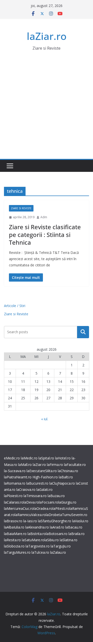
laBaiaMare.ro (15, 533)
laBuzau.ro (56, 495)
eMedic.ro (12, 458)
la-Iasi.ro (30, 521)
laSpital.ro (46, 458)
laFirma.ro (55, 464)
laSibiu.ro (51, 539)
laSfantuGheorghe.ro (54, 521)
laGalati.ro (44, 489)
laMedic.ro (29, 458)
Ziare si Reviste (21, 208)
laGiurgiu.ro (67, 502)
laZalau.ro (58, 552)
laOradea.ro (43, 508)
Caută (83, 332)
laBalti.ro (66, 477)
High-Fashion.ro (45, 477)
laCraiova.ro (25, 489)
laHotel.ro (63, 458)
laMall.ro (25, 464)
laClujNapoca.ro (62, 483)
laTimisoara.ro (35, 495)
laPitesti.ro (61, 508)
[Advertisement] (46, 109)
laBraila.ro (76, 533)
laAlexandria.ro (37, 527)
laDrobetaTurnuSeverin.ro (66, 514)
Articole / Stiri (14, 305)
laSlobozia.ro (14, 546)
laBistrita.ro (37, 533)
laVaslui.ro (80, 521)
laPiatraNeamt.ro (17, 477)
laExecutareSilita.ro (42, 470)
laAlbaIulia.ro (14, 527)
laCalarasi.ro (14, 502)
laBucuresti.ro (37, 483)
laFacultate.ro (75, 464)
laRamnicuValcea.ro (30, 514)
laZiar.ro (46, 36)
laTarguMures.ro (17, 552)
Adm (43, 217)
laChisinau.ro (68, 470)
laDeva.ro (31, 502)
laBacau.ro (73, 527)
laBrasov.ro (13, 521)
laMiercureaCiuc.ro (19, 508)
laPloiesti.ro (13, 495)
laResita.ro (12, 539)
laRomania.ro (14, 483)
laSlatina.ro (68, 539)
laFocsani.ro (48, 502)
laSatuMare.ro (33, 539)
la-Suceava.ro (15, 470)
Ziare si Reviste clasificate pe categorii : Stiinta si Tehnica (45, 234)
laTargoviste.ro (38, 546)
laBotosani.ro (56, 533)
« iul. (44, 419)
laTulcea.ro (40, 552)
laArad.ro (57, 527)
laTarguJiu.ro (61, 546)
